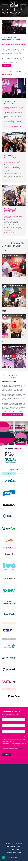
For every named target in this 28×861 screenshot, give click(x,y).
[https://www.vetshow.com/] (10, 779)
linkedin (11, 835)
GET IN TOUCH (7, 830)
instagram (18, 835)
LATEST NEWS (6, 818)
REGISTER (6, 65)
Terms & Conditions (11, 846)
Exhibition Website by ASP (11, 857)
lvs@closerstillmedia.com (9, 826)
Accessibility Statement (14, 849)
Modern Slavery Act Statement (14, 852)
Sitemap (19, 846)
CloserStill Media (14, 782)
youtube (15, 835)
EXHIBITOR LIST (8, 232)
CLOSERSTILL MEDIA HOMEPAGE (12, 414)
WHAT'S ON (7, 180)
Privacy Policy (19, 843)
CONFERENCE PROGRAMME (11, 126)
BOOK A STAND (6, 817)
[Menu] (25, 2)
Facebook (4, 835)
